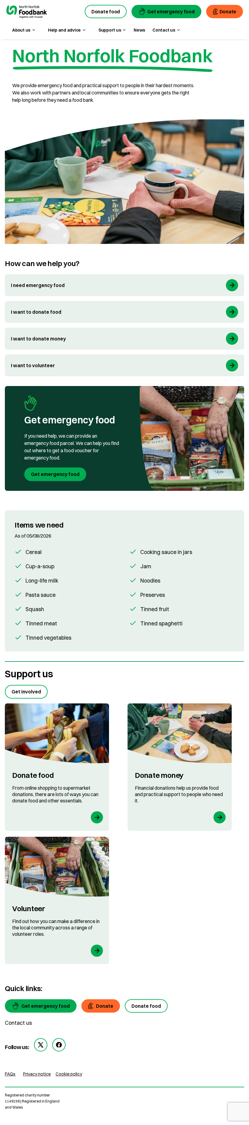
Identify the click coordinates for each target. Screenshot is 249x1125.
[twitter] (40, 1044)
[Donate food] (57, 767)
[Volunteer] (57, 900)
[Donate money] (180, 767)
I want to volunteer (33, 365)
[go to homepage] (26, 12)
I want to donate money (38, 339)
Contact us (18, 1022)
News (139, 30)
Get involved (26, 692)
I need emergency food (38, 285)
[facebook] (59, 1044)
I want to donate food (36, 312)
